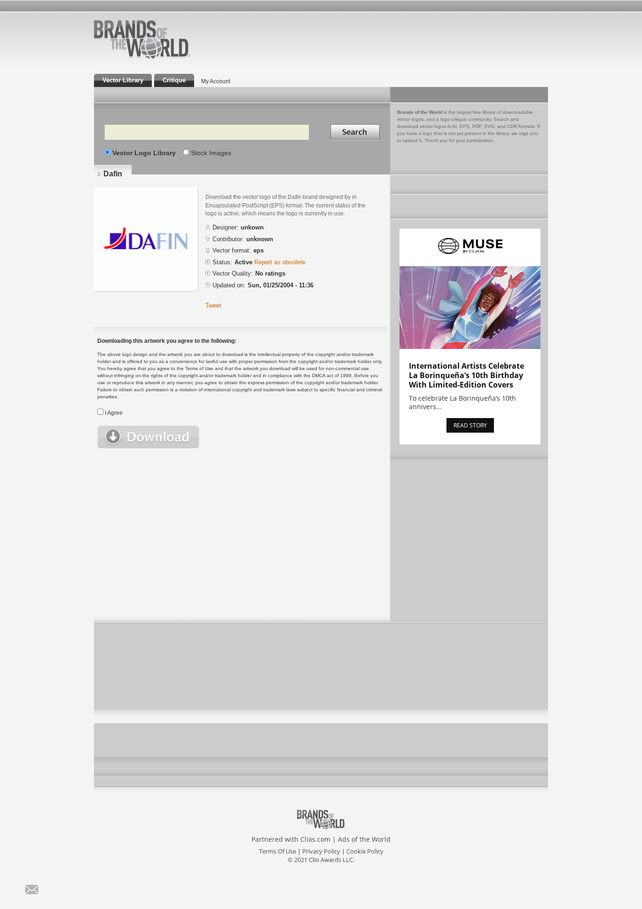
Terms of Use (277, 851)
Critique (174, 80)
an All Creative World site (172, 58)
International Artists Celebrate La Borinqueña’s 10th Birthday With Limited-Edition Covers (466, 375)
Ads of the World (364, 839)
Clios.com (315, 839)
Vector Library (122, 80)
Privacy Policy (321, 851)
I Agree (114, 413)
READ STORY (470, 425)
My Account (215, 81)
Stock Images (211, 153)
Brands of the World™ (142, 39)
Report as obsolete (279, 262)
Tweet (213, 305)
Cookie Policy (365, 851)
